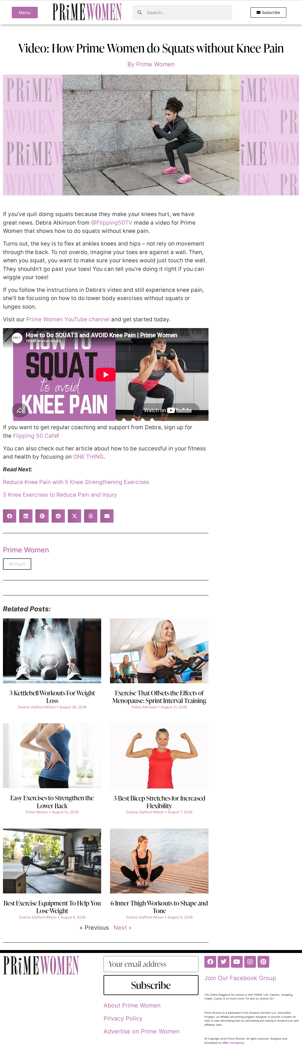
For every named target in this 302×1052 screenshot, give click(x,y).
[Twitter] (223, 962)
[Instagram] (250, 962)
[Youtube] (237, 962)
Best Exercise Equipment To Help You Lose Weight (52, 906)
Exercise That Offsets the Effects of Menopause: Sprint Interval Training (159, 696)
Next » (123, 927)
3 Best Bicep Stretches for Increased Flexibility (159, 801)
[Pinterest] (263, 962)
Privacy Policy (123, 1018)
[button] (9, 516)
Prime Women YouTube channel (68, 319)
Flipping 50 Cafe (35, 435)
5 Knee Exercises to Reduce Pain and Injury (60, 494)
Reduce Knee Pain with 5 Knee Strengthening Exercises (76, 482)
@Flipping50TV (111, 222)
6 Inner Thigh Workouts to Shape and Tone (159, 906)
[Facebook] (210, 962)
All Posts (17, 564)
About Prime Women (132, 1005)
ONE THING (88, 456)
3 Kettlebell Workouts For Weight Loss (52, 696)
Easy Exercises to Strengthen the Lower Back (52, 801)
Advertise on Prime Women (142, 1031)
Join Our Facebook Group (240, 978)
